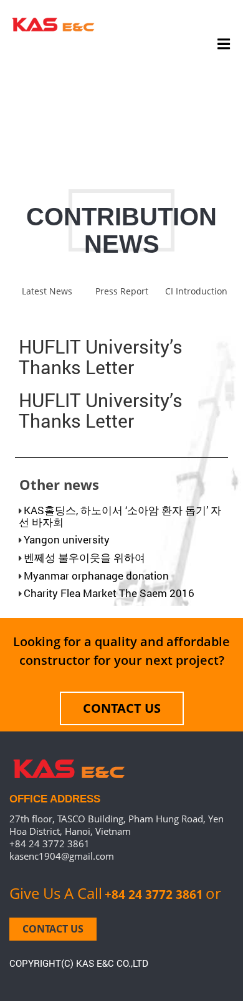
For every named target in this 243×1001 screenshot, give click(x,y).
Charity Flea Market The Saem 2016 (109, 593)
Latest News (47, 291)
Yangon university (67, 539)
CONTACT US (122, 708)
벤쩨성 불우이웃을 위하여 (84, 557)
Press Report (121, 291)
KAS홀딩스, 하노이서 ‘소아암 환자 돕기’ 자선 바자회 (120, 516)
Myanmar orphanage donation (96, 575)
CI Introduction (196, 291)
